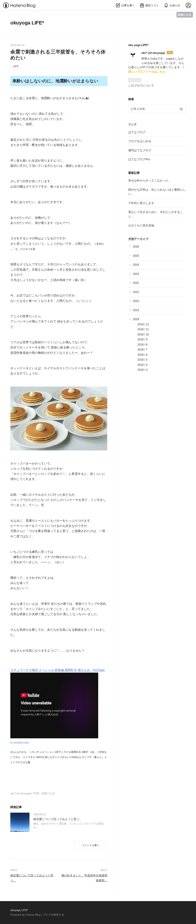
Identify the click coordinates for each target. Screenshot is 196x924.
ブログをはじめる (139, 141)
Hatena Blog (32, 914)
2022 (136, 282)
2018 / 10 (143, 334)
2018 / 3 (142, 369)
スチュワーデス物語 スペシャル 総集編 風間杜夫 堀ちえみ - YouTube (57, 670)
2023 (136, 273)
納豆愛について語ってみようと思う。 (57, 819)
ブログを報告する (53, 914)
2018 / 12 (143, 324)
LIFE (16, 66)
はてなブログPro (139, 159)
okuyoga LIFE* (27, 23)
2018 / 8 (142, 344)
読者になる (184, 14)
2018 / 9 (142, 339)
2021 (136, 292)
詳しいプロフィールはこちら (147, 71)
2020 (136, 301)
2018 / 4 (142, 364)
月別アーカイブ (138, 239)
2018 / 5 (142, 359)
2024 (136, 264)
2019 (136, 310)
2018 (136, 319)
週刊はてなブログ (139, 150)
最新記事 (134, 172)
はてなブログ (136, 132)
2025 (136, 255)
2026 (136, 246)
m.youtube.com (19, 742)
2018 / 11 (143, 329)
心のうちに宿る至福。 (142, 225)
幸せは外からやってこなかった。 (149, 180)
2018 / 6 (142, 354)
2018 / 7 (142, 349)
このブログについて (141, 85)
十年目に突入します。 (142, 203)
